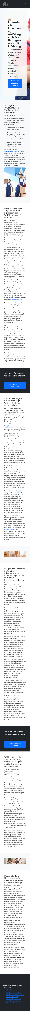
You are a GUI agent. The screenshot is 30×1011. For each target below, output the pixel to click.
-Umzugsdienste (14, 426)
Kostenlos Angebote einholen (15, 83)
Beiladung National (12, 997)
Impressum (9, 989)
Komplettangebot (10, 529)
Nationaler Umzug (11, 1003)
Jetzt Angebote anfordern (15, 385)
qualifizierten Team (16, 300)
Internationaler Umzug (13, 1001)
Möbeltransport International (15, 995)
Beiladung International (13, 999)
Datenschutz (10, 991)
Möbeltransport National (13, 993)
